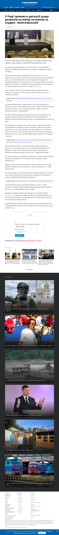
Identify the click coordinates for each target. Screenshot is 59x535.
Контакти (33, 497)
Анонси (22, 7)
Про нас (32, 495)
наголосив (10, 195)
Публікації (7, 495)
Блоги (6, 502)
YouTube (39, 240)
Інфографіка (8, 504)
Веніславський (36, 86)
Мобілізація (14, 211)
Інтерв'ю (7, 497)
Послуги (6, 7)
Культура (27, 10)
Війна (5, 10)
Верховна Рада (35, 211)
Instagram (32, 240)
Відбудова (20, 497)
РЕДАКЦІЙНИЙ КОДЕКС (36, 515)
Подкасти (7, 493)
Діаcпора (20, 511)
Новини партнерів (9, 508)
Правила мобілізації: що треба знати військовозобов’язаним (34, 181)
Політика (20, 499)
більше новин (29, 269)
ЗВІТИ (32, 513)
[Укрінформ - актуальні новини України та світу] (29, 2)
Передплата (33, 499)
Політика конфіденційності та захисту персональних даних (35, 510)
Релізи (6, 513)
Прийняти (41, 533)
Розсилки (33, 517)
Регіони (22, 10)
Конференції (8, 510)
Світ (17, 10)
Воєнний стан (22, 211)
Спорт (33, 10)
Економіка (11, 10)
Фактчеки (20, 502)
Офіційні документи (10, 512)
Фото (6, 499)
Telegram (26, 240)
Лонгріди (7, 506)
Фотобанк (11, 7)
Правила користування (35, 502)
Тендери (32, 504)
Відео (6, 501)
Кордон (28, 211)
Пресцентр (17, 7)
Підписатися (19, 235)
